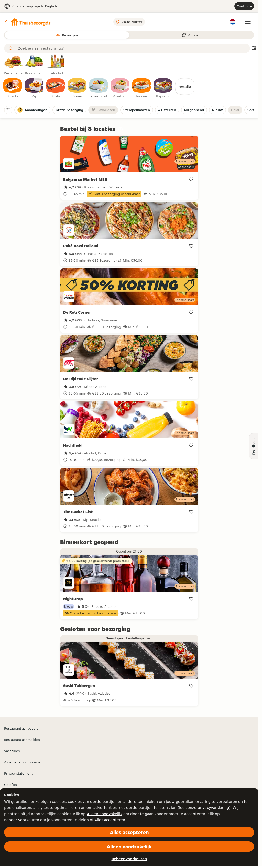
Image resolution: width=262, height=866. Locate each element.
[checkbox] (13, 88)
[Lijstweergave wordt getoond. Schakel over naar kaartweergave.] (253, 48)
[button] (28, 22)
